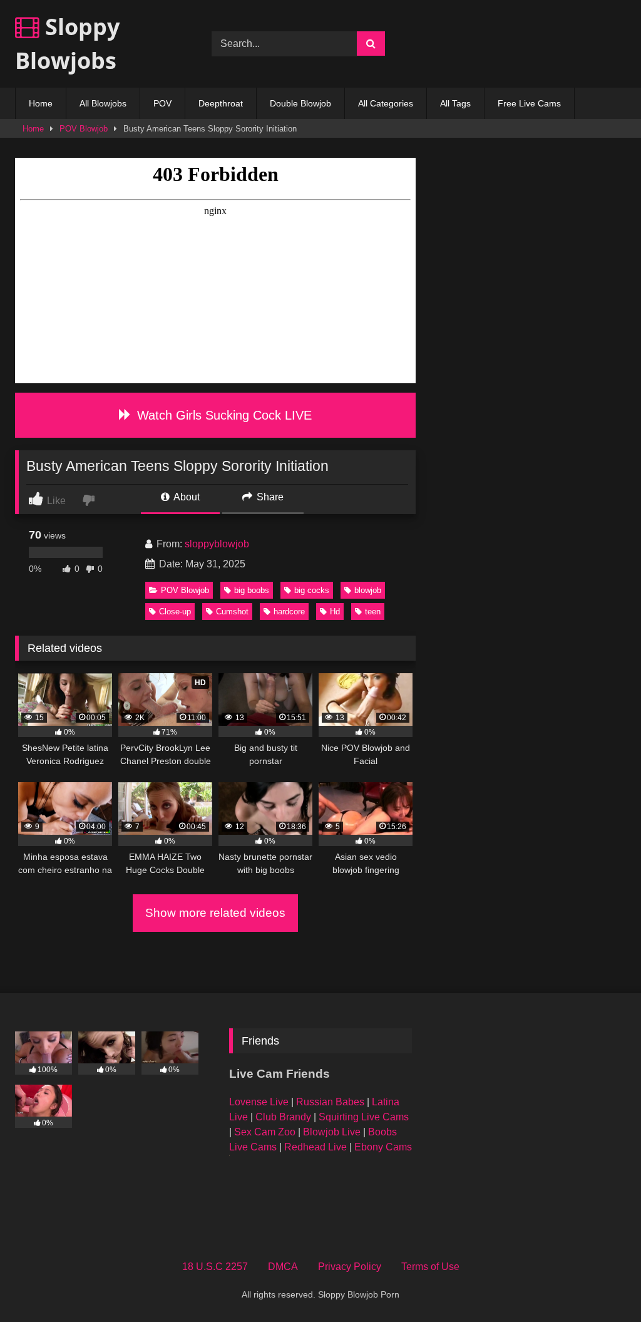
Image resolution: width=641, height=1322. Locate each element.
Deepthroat (220, 103)
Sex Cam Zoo (264, 1132)
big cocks (311, 590)
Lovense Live (259, 1102)
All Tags (455, 103)
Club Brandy (283, 1117)
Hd (335, 611)
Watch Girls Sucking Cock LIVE (222, 415)
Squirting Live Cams (364, 1117)
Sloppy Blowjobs (67, 43)
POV (162, 103)
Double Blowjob (300, 103)
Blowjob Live (332, 1132)
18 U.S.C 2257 (215, 1266)
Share (269, 497)
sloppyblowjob (217, 544)
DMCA (283, 1266)
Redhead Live (315, 1147)
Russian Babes (330, 1102)
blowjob (367, 590)
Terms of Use (430, 1266)
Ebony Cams (383, 1147)
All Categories (385, 103)
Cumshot (232, 611)
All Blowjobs (102, 103)
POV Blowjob (83, 128)
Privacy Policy (349, 1266)
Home (41, 103)
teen (373, 611)
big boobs (251, 590)
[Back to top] (602, 1285)
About (186, 497)
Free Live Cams (529, 103)
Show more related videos (215, 912)
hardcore (289, 611)
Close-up (175, 611)
